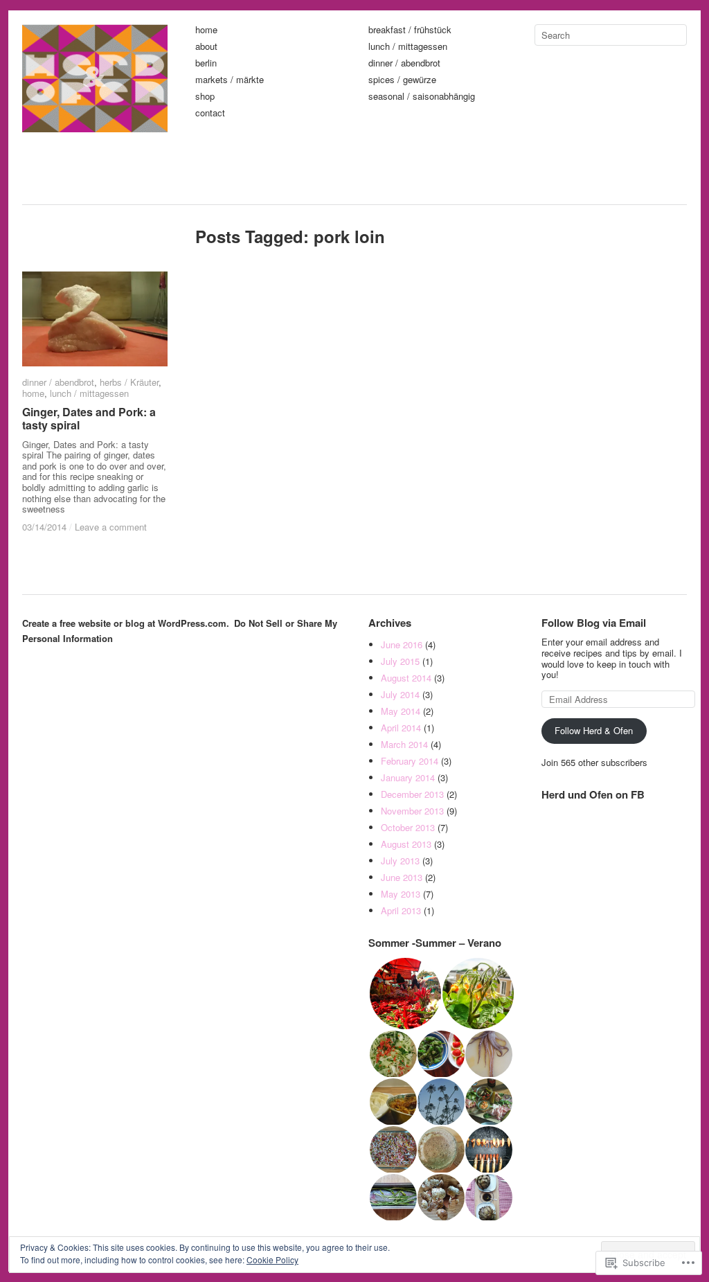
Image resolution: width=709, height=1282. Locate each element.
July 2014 (400, 694)
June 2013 (401, 877)
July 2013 (400, 860)
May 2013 (400, 893)
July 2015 (400, 661)
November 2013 (412, 810)
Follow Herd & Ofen (594, 730)
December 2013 (412, 794)
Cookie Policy (272, 1259)
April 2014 (401, 727)
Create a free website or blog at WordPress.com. (125, 623)
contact (210, 113)
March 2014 (404, 744)
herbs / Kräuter (129, 382)
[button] (404, 993)
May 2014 (400, 711)
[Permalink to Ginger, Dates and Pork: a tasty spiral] (95, 318)
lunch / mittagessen (407, 47)
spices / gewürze (402, 80)
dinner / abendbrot (404, 63)
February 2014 (409, 760)
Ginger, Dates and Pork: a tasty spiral (89, 418)
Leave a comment (111, 526)
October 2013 (408, 827)
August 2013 (406, 844)
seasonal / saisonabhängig (421, 97)
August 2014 (406, 677)
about (206, 47)
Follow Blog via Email (593, 622)
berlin (206, 63)
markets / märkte (229, 80)
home (206, 30)
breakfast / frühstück (409, 30)
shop (205, 97)
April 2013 (401, 910)
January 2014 (408, 777)
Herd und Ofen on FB (593, 794)
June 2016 (401, 644)
